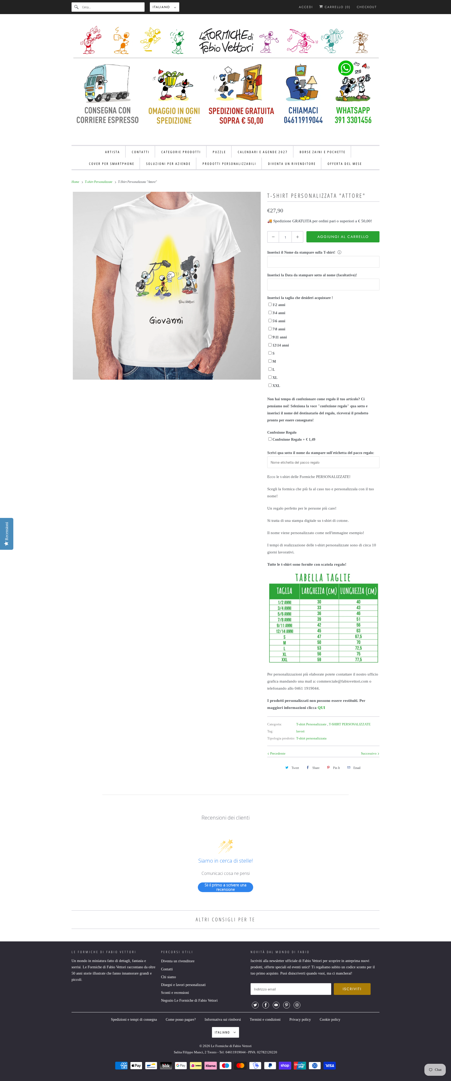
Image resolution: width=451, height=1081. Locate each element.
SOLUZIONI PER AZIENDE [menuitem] (168, 163)
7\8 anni (278, 329)
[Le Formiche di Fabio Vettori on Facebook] (265, 1005)
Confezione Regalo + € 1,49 (293, 439)
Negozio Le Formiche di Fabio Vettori (189, 1000)
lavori (300, 731)
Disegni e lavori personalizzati (183, 985)
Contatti (167, 969)
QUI (321, 708)
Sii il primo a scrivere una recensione (225, 887)
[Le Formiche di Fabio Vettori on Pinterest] (286, 1005)
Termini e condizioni (265, 1020)
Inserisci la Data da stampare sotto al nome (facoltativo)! (312, 275)
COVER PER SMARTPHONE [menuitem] (111, 163)
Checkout (367, 7)
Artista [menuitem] (112, 152)
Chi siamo (168, 977)
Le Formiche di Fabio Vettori (231, 1046)
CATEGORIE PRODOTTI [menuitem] (181, 152)
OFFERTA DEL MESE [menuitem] (345, 163)
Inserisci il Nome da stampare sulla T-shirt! (301, 252)
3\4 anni (278, 313)
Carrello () (337, 7)
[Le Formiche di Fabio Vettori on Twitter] (255, 1005)
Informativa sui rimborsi (223, 1020)
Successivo (369, 753)
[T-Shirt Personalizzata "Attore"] (167, 286)
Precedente (277, 753)
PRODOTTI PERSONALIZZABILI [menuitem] (229, 163)
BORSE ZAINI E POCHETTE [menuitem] (323, 152)
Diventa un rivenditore (177, 961)
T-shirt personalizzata (311, 738)
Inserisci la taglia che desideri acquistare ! (300, 298)
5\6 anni (278, 321)
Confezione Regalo (281, 432)
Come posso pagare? (181, 1020)
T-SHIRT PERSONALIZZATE (350, 724)
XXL (276, 386)
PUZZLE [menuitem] (219, 152)
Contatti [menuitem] (141, 152)
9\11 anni (279, 337)
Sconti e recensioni (175, 993)
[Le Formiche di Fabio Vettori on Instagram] (297, 1005)
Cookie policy (330, 1020)
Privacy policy (300, 1020)
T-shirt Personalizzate (311, 724)
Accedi (306, 7)
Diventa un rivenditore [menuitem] (292, 163)
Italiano (162, 7)
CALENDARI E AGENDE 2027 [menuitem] (263, 152)
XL (274, 378)
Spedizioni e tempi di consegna (134, 1020)
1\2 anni (278, 305)
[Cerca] (77, 7)
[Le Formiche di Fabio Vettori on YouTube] (276, 1005)
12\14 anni (280, 345)
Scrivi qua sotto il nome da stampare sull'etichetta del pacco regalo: (320, 453)
